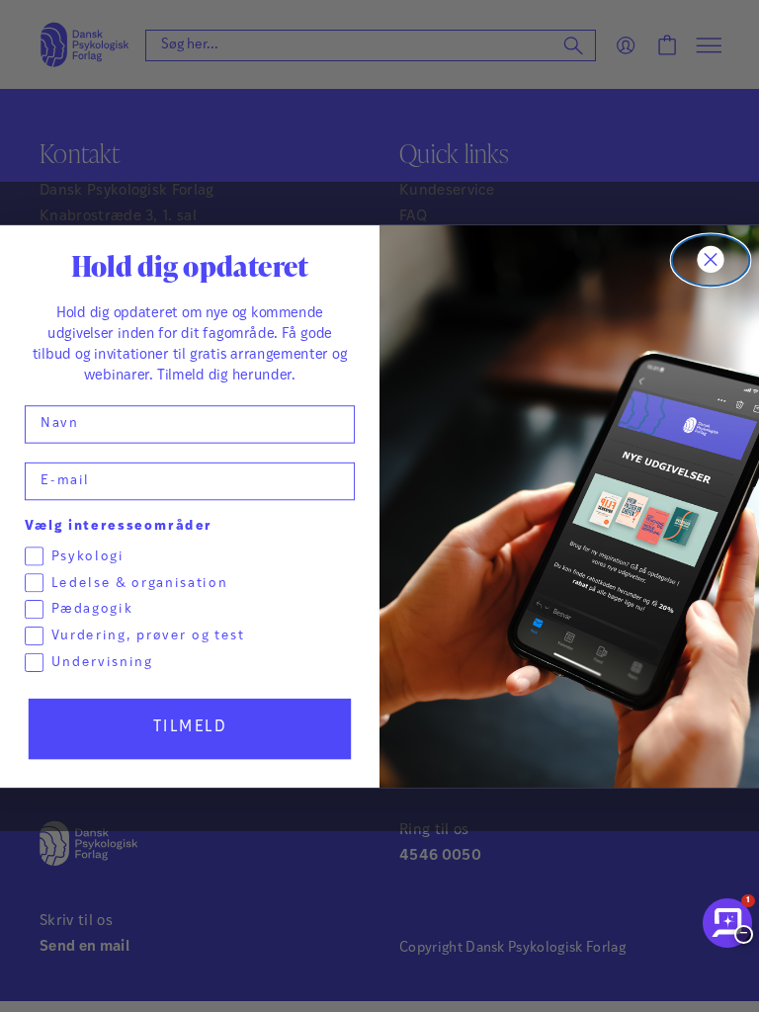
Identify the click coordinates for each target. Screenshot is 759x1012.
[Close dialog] (711, 260)
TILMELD (190, 726)
